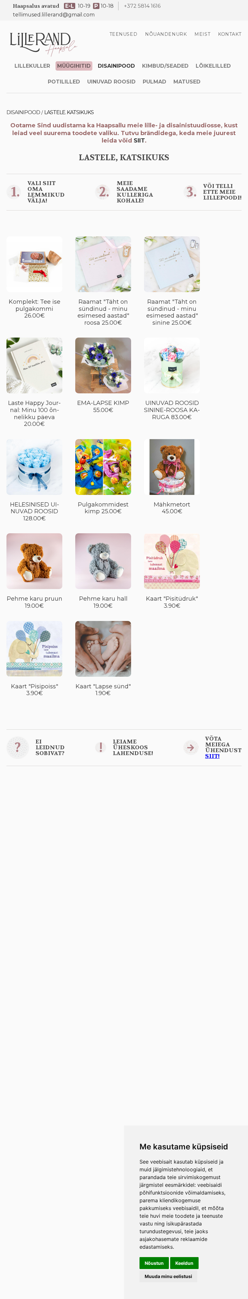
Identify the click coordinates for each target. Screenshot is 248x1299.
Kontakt (230, 34)
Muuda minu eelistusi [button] (168, 1276)
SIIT (139, 140)
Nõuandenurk (166, 34)
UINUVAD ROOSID (111, 82)
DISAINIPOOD (116, 66)
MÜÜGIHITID (74, 66)
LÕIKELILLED (213, 66)
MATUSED (187, 82)
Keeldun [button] (184, 1263)
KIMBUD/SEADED (165, 66)
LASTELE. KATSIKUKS (69, 112)
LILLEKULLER (32, 66)
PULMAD (154, 82)
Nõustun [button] (154, 1263)
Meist (202, 34)
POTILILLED (64, 82)
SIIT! (212, 756)
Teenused (123, 34)
